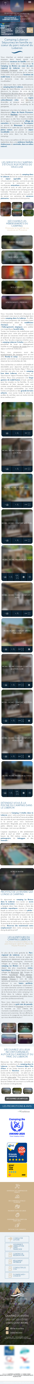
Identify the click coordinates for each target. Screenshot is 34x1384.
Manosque (15, 972)
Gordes (29, 977)
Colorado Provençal (9, 70)
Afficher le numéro (17, 1328)
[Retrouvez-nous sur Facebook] (10, 1310)
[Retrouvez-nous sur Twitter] (17, 1310)
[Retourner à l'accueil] (17, 6)
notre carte (11, 1077)
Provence (19, 1006)
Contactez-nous (16, 1332)
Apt (21, 972)
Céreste (4, 979)
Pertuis (18, 977)
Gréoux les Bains (8, 977)
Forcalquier (13, 974)
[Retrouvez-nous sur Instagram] (24, 1310)
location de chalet (20, 346)
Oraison (13, 979)
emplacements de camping (12, 354)
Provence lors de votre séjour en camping (17, 93)
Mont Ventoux (26, 974)
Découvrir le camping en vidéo (10, 18)
